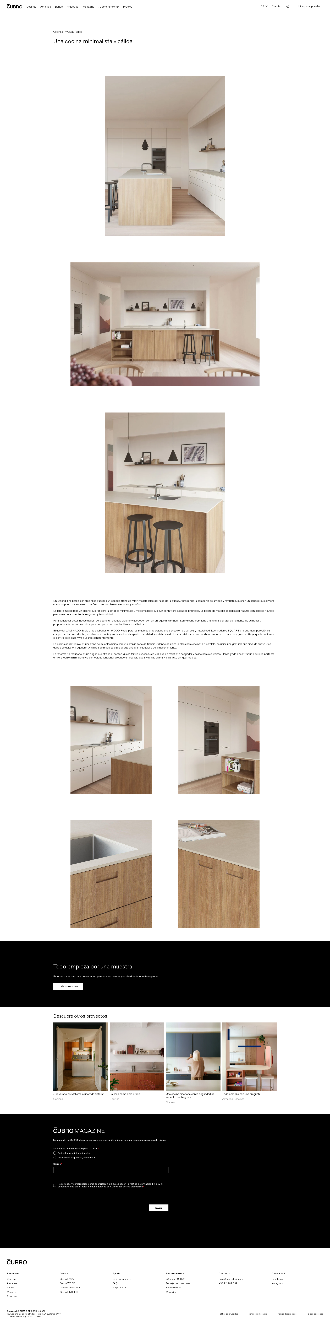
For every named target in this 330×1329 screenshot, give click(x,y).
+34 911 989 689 (228, 1283)
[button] (288, 6)
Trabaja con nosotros (178, 1283)
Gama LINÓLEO (69, 1292)
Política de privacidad (228, 1314)
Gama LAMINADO (70, 1287)
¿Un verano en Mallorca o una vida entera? (78, 1094)
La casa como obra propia (125, 1094)
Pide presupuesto (309, 6)
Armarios (12, 1283)
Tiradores (12, 1296)
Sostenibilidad (173, 1287)
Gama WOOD (67, 1283)
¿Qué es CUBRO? (175, 1279)
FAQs (116, 1283)
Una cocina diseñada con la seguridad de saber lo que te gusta (190, 1095)
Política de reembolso (287, 1314)
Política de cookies (315, 1314)
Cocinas (11, 1279)
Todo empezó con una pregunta (241, 1094)
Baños (10, 1287)
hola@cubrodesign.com (232, 1279)
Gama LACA (67, 1279)
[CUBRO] (14, 6)
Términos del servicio (257, 1314)
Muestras (12, 1292)
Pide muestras (68, 986)
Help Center (119, 1287)
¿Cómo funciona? (122, 1279)
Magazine (171, 1292)
